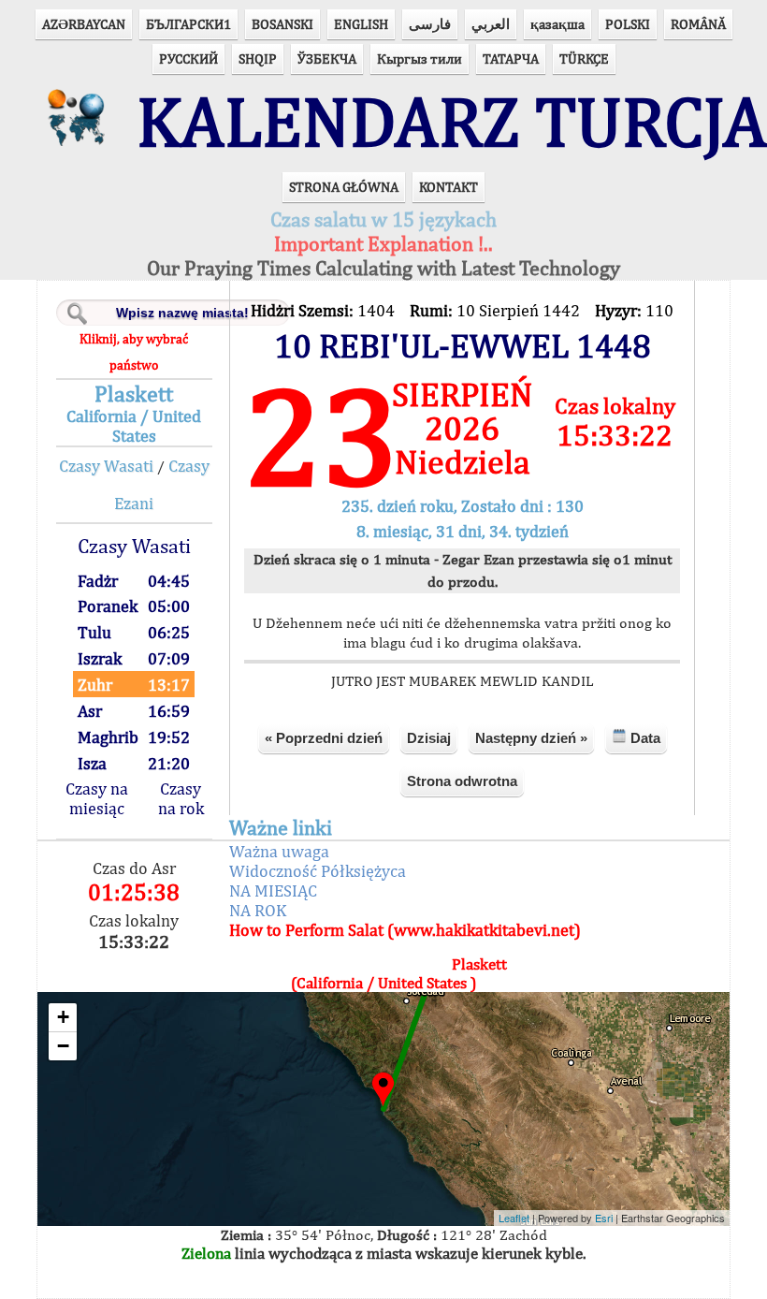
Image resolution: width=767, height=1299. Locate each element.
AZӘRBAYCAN (83, 24)
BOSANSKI (282, 24)
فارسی (430, 24)
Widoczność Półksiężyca (317, 871)
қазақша (557, 24)
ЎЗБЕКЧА (326, 58)
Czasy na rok (181, 798)
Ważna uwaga (279, 851)
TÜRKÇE (584, 58)
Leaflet (514, 1217)
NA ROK (257, 910)
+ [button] (63, 1017)
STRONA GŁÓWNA (343, 187)
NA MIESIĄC (273, 890)
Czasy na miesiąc (96, 798)
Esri (604, 1217)
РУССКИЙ (188, 58)
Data (643, 738)
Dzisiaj (429, 738)
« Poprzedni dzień (324, 738)
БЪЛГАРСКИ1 (188, 24)
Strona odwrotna (462, 781)
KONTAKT (448, 187)
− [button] (63, 1046)
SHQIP (258, 58)
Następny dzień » (531, 738)
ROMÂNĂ (698, 24)
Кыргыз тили (419, 58)
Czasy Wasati (106, 465)
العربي (490, 24)
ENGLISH (361, 24)
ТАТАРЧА (511, 58)
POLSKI (627, 24)
